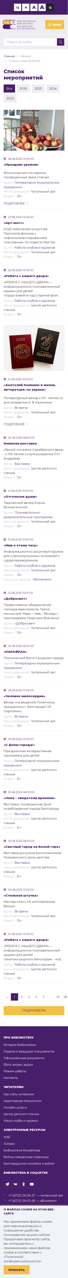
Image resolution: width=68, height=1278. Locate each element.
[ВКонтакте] (15, 1184)
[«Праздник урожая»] (34, 130)
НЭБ (7, 1137)
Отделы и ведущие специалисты (29, 1051)
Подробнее (14, 203)
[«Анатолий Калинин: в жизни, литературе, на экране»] (34, 348)
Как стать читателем (19, 1094)
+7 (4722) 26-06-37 (21, 1195)
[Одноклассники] (23, 1184)
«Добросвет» (25, 623)
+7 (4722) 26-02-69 (21, 1201)
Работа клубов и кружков (35, 247)
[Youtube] (31, 1184)
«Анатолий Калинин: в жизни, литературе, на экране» (30, 387)
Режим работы (15, 1071)
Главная (9, 56)
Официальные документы (24, 1058)
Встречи (21, 408)
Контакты (11, 1078)
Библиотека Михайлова (22, 1150)
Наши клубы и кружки (21, 1120)
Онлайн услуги (15, 1107)
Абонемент (42, 579)
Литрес (9, 1144)
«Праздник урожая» (21, 164)
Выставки (22, 464)
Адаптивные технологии (23, 1101)
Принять (16, 1270)
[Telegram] (7, 1184)
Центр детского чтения (21, 1114)
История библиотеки (20, 1045)
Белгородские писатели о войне (29, 1163)
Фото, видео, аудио (18, 1064)
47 (58, 997)
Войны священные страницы (26, 1157)
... (51, 997)
